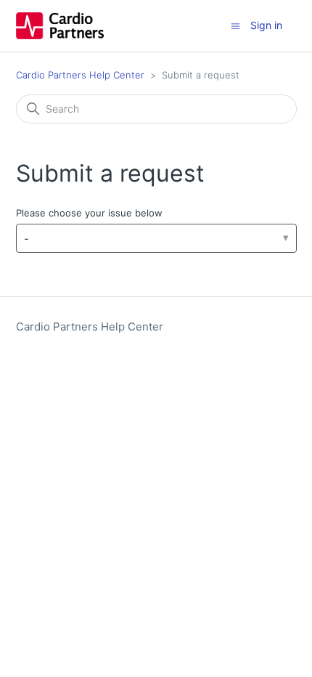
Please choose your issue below (89, 213)
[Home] (60, 25)
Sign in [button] (266, 25)
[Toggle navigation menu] (235, 25)
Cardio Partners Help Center (80, 75)
